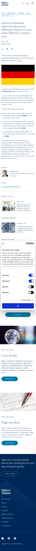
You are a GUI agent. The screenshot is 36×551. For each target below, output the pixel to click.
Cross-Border (5, 186)
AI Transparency (5, 525)
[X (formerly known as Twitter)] (2, 538)
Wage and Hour (15, 186)
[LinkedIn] (9, 538)
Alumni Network (5, 499)
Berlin (14, 176)
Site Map (3, 507)
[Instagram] (15, 538)
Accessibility (4, 510)
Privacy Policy (4, 522)
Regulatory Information (7, 514)
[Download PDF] (2, 49)
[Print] (7, 49)
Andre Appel (7, 44)
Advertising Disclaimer (7, 518)
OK (18, 306)
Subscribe (4, 503)
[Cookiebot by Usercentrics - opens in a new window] (26, 243)
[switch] (31, 281)
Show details (26, 300)
